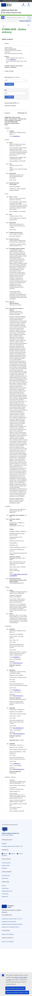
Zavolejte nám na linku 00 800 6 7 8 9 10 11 (12, 918)
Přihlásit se (23, 5)
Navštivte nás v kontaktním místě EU (10, 927)
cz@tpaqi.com (16, 763)
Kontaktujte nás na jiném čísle (9, 921)
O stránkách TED (6, 875)
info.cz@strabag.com (18, 728)
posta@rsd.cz (13, 59)
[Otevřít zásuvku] (3, 26)
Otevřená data (5, 888)
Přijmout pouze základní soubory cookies (17, 992)
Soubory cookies (6, 865)
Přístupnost (4, 868)
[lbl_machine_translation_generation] (18, 103)
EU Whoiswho (5, 893)
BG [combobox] (6, 93)
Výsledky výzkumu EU (7, 891)
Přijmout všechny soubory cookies (15, 988)
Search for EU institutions (8, 934)
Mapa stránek (5, 878)
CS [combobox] (6, 80)
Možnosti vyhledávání (25, 20)
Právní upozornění (6, 862)
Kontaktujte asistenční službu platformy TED (12, 846)
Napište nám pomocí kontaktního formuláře (12, 924)
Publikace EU (5, 896)
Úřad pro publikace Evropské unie (10, 833)
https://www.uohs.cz (18, 695)
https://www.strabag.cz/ (19, 733)
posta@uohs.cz (17, 690)
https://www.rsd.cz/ (18, 663)
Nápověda (4, 843)
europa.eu (4, 912)
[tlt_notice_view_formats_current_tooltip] (26, 113)
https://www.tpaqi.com (18, 769)
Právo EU (4, 885)
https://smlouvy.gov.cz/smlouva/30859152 (18, 575)
